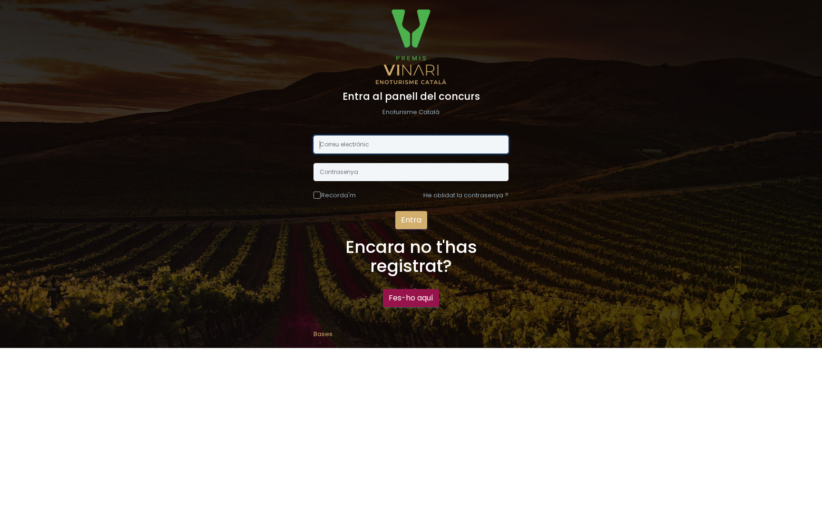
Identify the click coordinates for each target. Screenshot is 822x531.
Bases (323, 333)
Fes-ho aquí (411, 297)
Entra (411, 219)
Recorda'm (338, 195)
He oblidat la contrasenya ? (466, 195)
